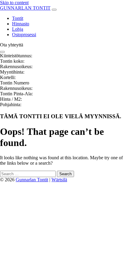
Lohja (17, 29)
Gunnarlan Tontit (32, 179)
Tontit (17, 18)
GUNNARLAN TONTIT (25, 8)
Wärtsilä (59, 179)
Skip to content (14, 2)
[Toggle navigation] (54, 10)
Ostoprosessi (24, 34)
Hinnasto (20, 23)
